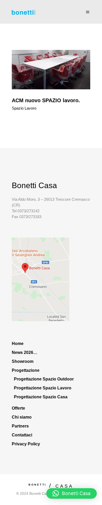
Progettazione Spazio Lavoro (42, 388)
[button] (71, 493)
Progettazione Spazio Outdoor (44, 379)
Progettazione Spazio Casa (40, 397)
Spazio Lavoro (24, 108)
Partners (20, 426)
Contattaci (22, 435)
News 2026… (24, 352)
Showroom (22, 361)
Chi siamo (22, 417)
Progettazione (25, 370)
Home (18, 343)
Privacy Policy (26, 444)
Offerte (18, 408)
